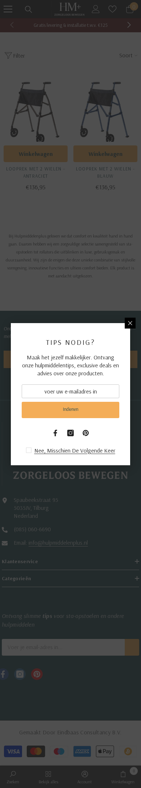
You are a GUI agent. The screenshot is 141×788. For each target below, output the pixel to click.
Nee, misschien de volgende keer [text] (74, 450)
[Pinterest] (85, 433)
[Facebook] (55, 433)
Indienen (70, 409)
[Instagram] (70, 433)
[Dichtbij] (130, 323)
